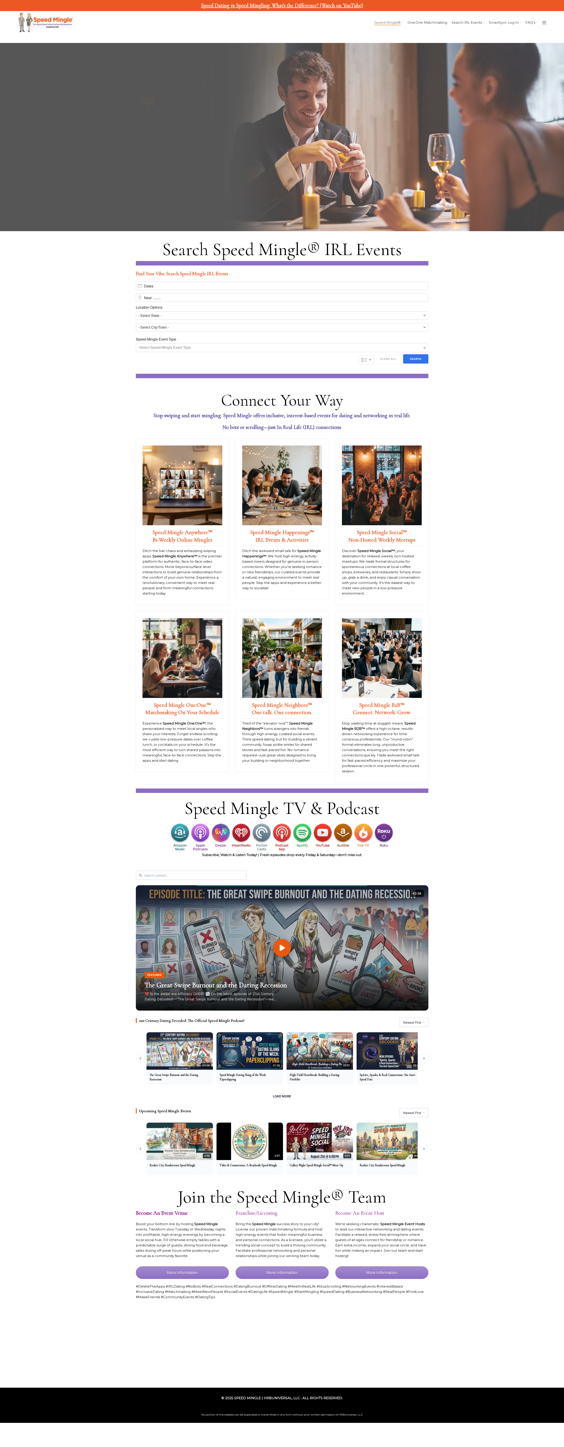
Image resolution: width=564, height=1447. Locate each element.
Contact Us (400, 1364)
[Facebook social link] (30, 1349)
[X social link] (39, 1349)
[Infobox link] (182, 522)
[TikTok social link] (77, 1349)
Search (416, 358)
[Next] (424, 1058)
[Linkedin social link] (68, 1349)
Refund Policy (340, 1364)
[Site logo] (46, 22)
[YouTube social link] (58, 1349)
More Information (182, 1273)
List (366, 360)
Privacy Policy (312, 1364)
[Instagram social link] (48, 1349)
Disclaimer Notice (371, 1364)
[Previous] (140, 1058)
